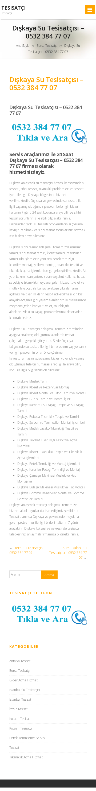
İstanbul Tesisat (20, 699)
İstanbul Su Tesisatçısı (24, 690)
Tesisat (14, 747)
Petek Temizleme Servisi (27, 738)
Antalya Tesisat (19, 661)
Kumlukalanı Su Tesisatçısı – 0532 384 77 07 (68, 552)
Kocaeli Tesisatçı (20, 728)
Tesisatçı (13, 8)
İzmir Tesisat (18, 709)
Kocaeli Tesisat (19, 718)
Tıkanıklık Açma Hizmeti (26, 757)
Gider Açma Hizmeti (23, 680)
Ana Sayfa (23, 45)
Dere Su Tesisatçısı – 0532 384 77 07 (27, 550)
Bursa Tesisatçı (47, 45)
